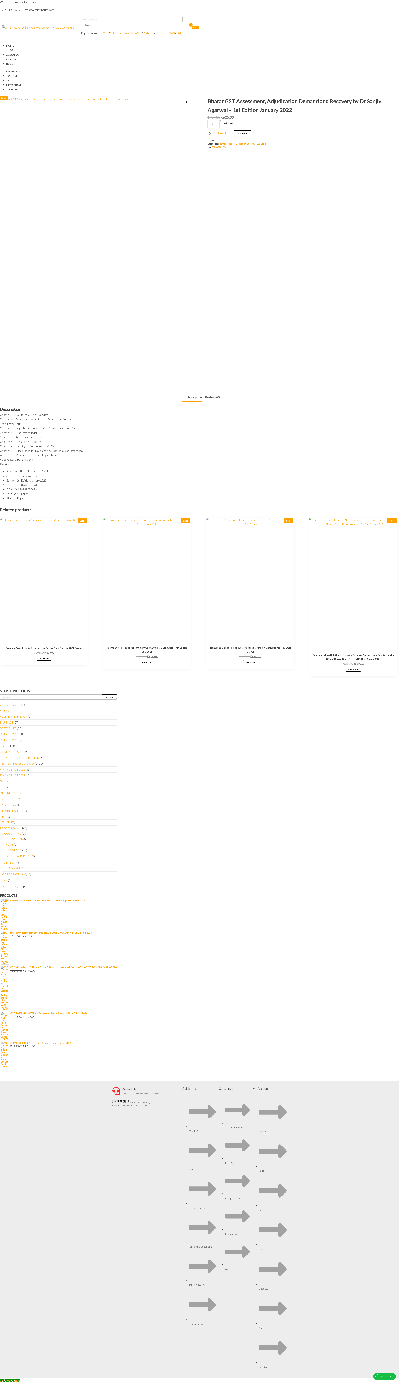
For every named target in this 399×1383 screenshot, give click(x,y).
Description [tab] (194, 397)
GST (105, 33)
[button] (186, 102)
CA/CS (136, 33)
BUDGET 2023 (165, 33)
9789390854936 (219, 147)
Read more (44, 658)
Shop (9, 50)
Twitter (12, 75)
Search (88, 25)
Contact (12, 59)
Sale (180, 33)
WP (8, 80)
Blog (9, 63)
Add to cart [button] (147, 662)
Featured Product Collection (232, 144)
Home (10, 45)
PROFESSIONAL (258, 144)
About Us (12, 54)
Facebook (13, 71)
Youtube (12, 89)
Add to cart (229, 123)
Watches (148, 33)
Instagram (13, 84)
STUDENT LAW (120, 33)
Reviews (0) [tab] (212, 397)
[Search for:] (58, 697)
